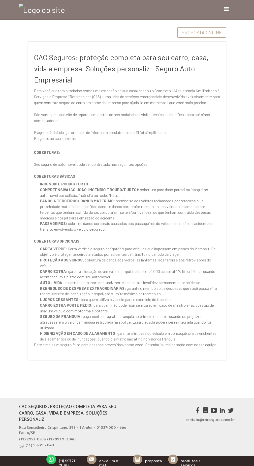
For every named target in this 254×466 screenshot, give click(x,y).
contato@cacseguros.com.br (210, 419)
